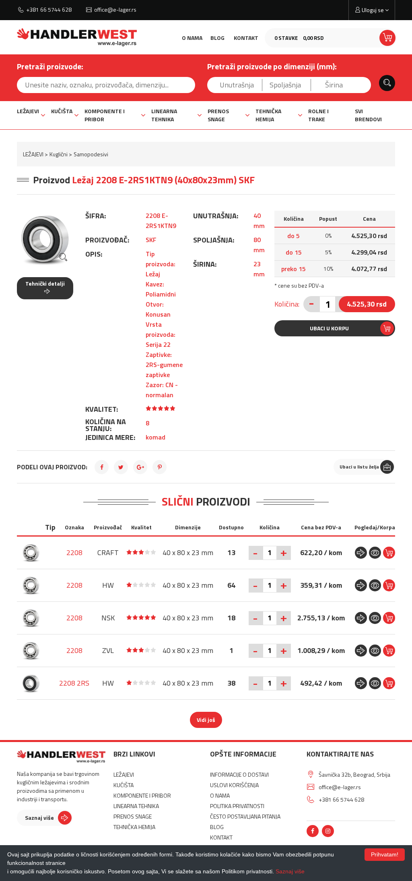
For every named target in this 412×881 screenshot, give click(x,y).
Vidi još (206, 719)
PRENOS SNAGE (218, 115)
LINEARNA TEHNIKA (164, 115)
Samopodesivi (91, 154)
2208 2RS (74, 683)
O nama (192, 37)
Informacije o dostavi (239, 774)
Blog (217, 37)
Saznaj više (39, 817)
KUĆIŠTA (61, 111)
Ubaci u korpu (329, 328)
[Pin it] (159, 467)
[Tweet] (121, 467)
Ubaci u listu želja (359, 467)
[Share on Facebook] (102, 467)
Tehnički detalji (45, 283)
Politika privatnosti (237, 806)
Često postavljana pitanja (245, 816)
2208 (74, 552)
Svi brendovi (368, 115)
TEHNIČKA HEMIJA (268, 115)
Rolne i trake (318, 115)
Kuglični (58, 154)
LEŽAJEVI (28, 111)
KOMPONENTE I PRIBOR (104, 115)
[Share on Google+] (140, 467)
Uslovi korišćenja (234, 785)
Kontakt (246, 37)
